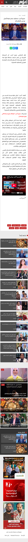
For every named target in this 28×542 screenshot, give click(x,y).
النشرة (19, 6)
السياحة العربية (23, 228)
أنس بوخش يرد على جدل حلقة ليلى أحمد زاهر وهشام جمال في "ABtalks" (8, 294)
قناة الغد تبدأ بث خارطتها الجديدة (9, 324)
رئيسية (17, 228)
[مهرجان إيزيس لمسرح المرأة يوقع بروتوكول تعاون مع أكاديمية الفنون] (14, 390)
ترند (7, 6)
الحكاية (9, 225)
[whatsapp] (11, 48)
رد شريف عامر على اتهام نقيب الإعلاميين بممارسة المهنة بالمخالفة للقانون (9, 253)
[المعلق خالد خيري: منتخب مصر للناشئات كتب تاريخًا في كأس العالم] (22, 316)
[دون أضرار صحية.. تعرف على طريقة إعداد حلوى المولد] (22, 243)
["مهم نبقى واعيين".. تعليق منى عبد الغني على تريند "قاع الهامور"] (14, 375)
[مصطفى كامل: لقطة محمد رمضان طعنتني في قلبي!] (22, 305)
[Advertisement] (14, 79)
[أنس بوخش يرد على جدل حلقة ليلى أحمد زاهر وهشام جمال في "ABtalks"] (22, 295)
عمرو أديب (12, 228)
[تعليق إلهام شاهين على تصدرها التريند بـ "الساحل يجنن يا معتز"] (22, 284)
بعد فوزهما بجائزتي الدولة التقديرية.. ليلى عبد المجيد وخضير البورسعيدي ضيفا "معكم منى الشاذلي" (8, 273)
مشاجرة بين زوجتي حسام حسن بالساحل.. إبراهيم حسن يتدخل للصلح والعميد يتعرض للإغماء (9, 346)
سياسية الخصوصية (15, 535)
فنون (11, 6)
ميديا (15, 6)
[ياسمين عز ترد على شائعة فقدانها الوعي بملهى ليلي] (22, 264)
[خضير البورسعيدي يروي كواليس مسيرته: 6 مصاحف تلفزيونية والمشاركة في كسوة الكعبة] (14, 420)
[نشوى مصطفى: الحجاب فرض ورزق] (22, 357)
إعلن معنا (7, 535)
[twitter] (14, 48)
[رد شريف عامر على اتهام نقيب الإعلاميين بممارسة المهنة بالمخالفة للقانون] (22, 253)
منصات (2, 6)
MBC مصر (24, 225)
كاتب (19, 44)
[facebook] (16, 48)
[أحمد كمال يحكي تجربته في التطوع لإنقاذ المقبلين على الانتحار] (22, 336)
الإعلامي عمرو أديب (16, 225)
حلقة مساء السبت (9, 95)
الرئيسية (25, 6)
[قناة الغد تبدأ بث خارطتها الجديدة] (22, 326)
